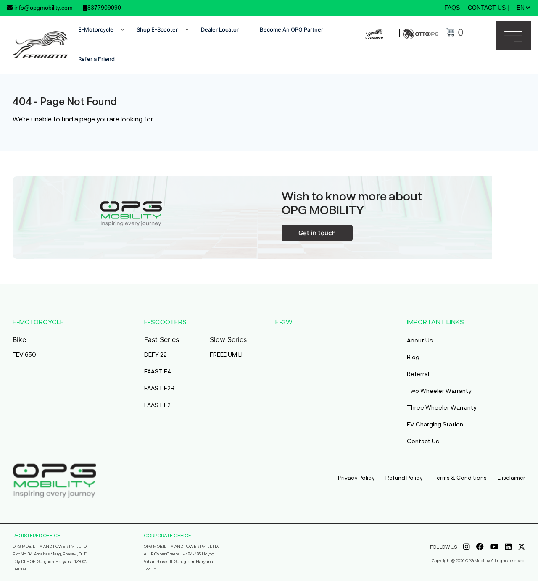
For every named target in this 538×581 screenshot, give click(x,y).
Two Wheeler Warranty (439, 390)
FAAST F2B (159, 388)
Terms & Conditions (460, 477)
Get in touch (317, 233)
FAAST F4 (157, 371)
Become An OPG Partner (291, 29)
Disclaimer (511, 477)
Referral (418, 373)
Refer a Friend (96, 58)
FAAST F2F (159, 404)
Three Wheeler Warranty (442, 407)
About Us (420, 340)
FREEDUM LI (226, 354)
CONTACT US (487, 7)
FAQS (452, 7)
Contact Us (423, 440)
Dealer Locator (220, 29)
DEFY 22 (155, 354)
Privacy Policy (356, 477)
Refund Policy (403, 477)
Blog (413, 356)
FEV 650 (24, 354)
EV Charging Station (435, 424)
